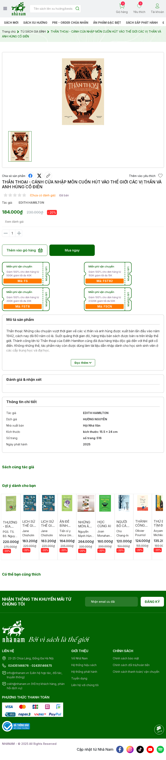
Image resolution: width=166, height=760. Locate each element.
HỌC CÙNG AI (104, 524)
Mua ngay (72, 250)
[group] (83, 91)
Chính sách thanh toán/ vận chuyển (136, 671)
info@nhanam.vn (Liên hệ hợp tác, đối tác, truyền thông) (34, 675)
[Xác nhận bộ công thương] (16, 726)
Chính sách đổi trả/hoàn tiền (131, 665)
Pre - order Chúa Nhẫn (70, 22)
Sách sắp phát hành (142, 22)
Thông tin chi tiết (21, 402)
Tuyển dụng (79, 678)
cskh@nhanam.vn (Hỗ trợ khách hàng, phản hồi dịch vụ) (36, 686)
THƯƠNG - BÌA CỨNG (10, 526)
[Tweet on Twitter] (39, 176)
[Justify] (77, 9)
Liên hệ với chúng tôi (85, 685)
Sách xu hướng (35, 22)
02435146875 (42, 665)
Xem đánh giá (14, 221)
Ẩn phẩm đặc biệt (107, 22)
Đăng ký (152, 602)
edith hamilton (31, 202)
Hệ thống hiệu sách (84, 665)
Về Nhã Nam (79, 658)
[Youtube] (150, 749)
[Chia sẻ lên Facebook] (30, 176)
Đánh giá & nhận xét (24, 379)
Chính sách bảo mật (126, 658)
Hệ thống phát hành (84, 671)
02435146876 (18, 665)
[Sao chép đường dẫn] (48, 176)
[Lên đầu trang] (155, 741)
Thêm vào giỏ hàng (21, 250)
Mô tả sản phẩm (20, 319)
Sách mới (11, 22)
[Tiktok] (140, 749)
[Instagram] (130, 749)
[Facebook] (119, 749)
